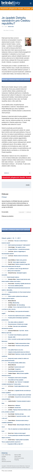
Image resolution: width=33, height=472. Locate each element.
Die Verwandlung (21, 305)
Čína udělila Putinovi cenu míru (15, 350)
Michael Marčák (12, 300)
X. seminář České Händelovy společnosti (18, 335)
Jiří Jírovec (11, 240)
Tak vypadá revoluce (20, 247)
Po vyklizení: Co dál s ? (18, 268)
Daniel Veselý (11, 264)
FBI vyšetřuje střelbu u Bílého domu (16, 362)
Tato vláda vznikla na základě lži (15, 322)
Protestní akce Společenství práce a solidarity (19, 315)
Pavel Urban (11, 283)
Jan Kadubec (11, 397)
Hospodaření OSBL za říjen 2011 (15, 444)
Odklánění (17, 405)
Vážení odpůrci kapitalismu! (19, 262)
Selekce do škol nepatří (20, 433)
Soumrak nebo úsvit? (19, 367)
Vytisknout (6, 173)
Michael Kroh (11, 405)
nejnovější (21, 212)
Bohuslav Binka (12, 279)
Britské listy (13, 3)
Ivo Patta (10, 326)
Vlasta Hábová (11, 420)
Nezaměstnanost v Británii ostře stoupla (18, 324)
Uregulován (18, 369)
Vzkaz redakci (17, 456)
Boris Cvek (11, 26)
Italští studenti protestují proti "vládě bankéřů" (19, 245)
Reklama (4, 459)
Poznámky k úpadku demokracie (23, 283)
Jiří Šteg (10, 302)
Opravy (3, 458)
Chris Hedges (11, 247)
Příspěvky (16, 459)
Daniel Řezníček (12, 305)
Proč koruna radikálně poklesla (15, 285)
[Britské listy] (16, 80)
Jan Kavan (10, 251)
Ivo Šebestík (11, 382)
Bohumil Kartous (12, 273)
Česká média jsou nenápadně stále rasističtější (19, 395)
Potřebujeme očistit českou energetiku (17, 377)
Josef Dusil (11, 367)
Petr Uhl (10, 262)
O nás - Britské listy (6, 454)
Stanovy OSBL (17, 454)
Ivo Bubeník (11, 407)
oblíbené (29, 212)
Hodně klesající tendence (13, 277)
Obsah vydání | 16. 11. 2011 (11, 238)
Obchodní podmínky (6, 461)
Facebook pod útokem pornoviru (16, 371)
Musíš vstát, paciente (21, 260)
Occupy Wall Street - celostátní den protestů (18, 249)
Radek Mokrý (11, 343)
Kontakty (4, 456)
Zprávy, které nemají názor (14, 270)
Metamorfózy (16, 302)
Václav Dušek (11, 345)
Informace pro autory (19, 458)
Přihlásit (4, 197)
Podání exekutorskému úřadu (22, 343)
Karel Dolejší (11, 369)
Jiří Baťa (10, 307)
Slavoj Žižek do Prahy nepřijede (15, 380)
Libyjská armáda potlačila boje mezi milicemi (19, 352)
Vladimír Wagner (12, 373)
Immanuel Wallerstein (13, 330)
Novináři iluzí (18, 407)
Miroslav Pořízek (12, 424)
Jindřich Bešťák (12, 401)
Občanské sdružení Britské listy (18, 466)
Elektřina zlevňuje (19, 414)
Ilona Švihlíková (12, 260)
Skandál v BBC (11, 337)
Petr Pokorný (11, 311)
